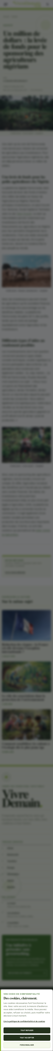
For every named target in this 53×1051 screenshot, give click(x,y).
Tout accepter (27, 1038)
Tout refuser (27, 1030)
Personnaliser (27, 1045)
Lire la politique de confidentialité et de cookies (24, 1021)
